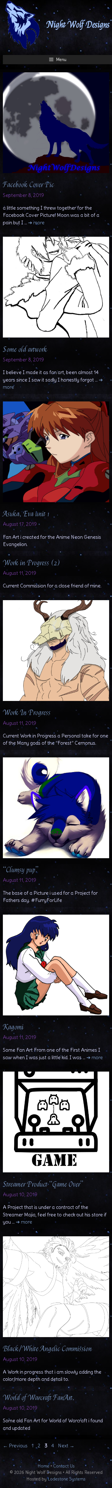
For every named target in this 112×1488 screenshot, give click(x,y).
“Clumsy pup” (21, 870)
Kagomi (13, 1027)
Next (66, 1445)
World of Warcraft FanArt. (38, 1397)
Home (43, 1466)
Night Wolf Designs (78, 25)
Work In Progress (27, 712)
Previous (15, 1445)
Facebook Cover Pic (28, 184)
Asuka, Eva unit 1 (26, 514)
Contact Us (64, 1466)
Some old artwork (25, 349)
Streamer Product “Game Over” (43, 1184)
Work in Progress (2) (31, 563)
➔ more (36, 222)
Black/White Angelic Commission (47, 1349)
